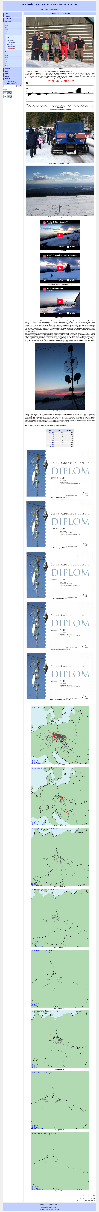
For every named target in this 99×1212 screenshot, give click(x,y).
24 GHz (52, 444)
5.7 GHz (52, 440)
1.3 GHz (52, 434)
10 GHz (52, 442)
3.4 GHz (52, 438)
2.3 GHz (52, 436)
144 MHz (51, 433)
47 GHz (52, 446)
